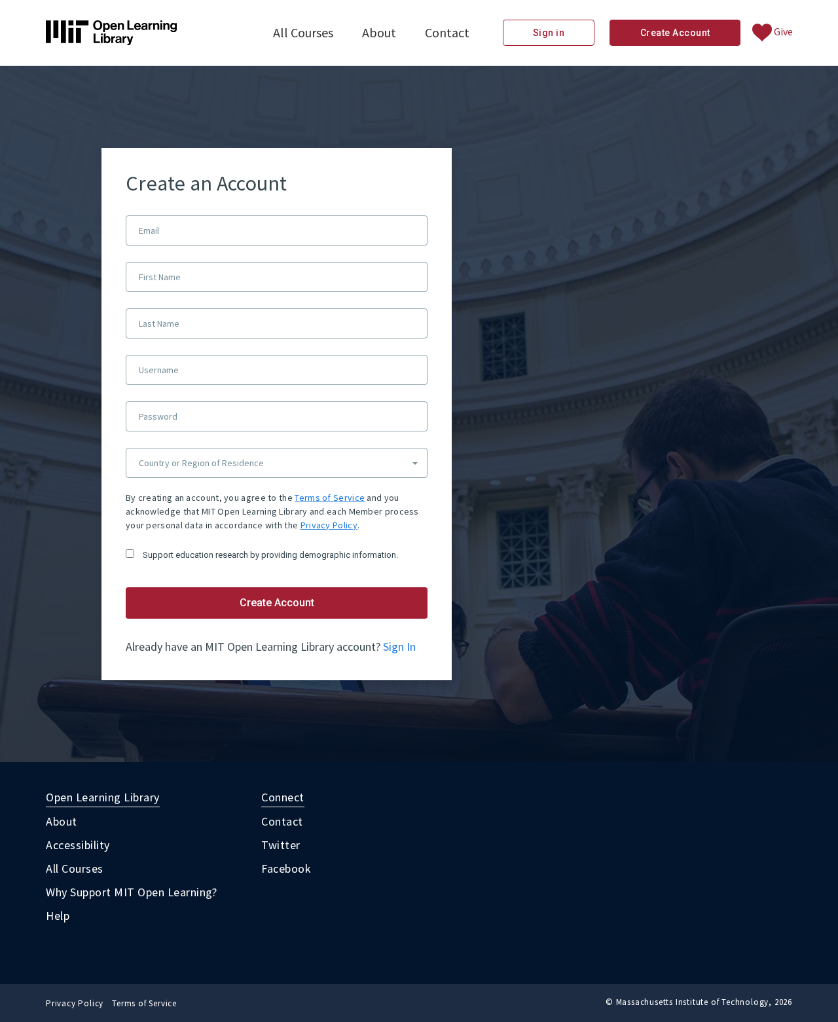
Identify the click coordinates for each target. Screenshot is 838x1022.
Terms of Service (330, 497)
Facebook (286, 868)
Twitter (281, 844)
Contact (447, 32)
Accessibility (78, 844)
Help (57, 915)
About (379, 32)
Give (782, 31)
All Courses (303, 32)
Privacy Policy (329, 525)
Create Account (675, 32)
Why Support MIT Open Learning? (131, 892)
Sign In (399, 646)
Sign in (549, 32)
